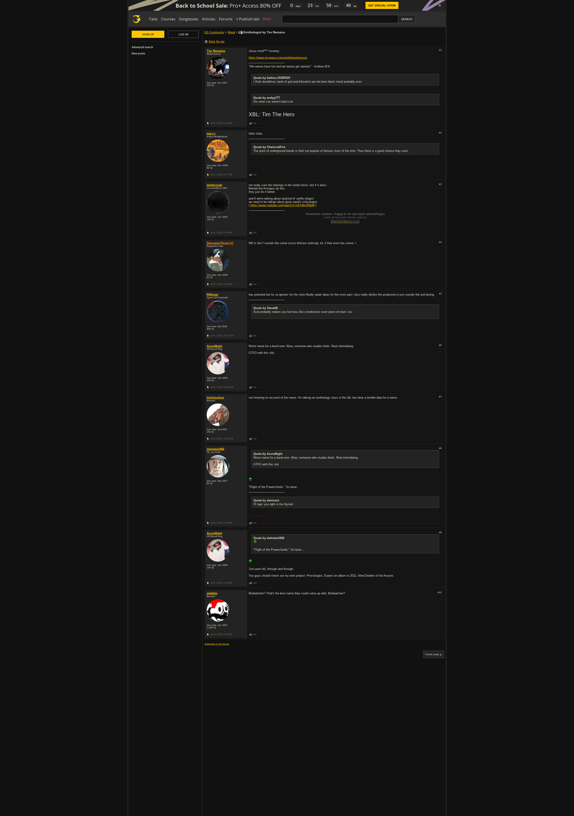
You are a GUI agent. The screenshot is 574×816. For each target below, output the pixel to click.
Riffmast (212, 294)
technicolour (215, 397)
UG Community (214, 32)
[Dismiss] (439, 5)
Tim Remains (216, 51)
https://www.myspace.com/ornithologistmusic (278, 57)
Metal (231, 32)
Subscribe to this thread (216, 644)
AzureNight (214, 346)
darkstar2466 (215, 449)
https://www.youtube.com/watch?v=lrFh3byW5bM (282, 205)
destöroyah (214, 185)
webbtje (212, 593)
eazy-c (211, 133)
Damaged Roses (218, 243)
